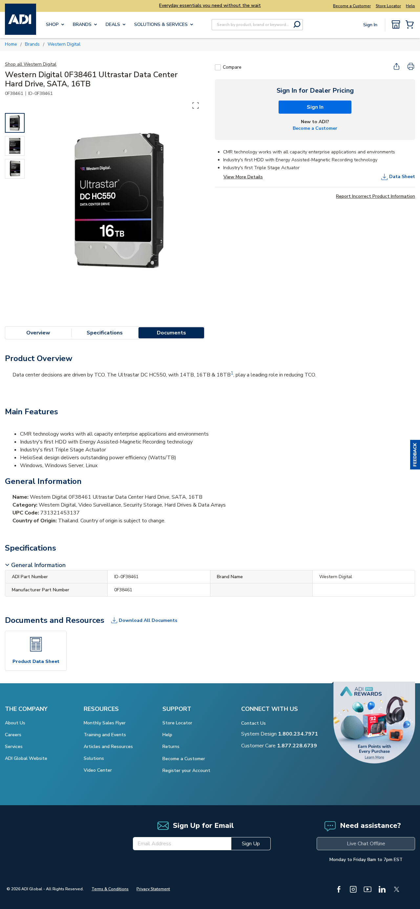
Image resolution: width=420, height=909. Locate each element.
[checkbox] (218, 67)
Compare (232, 67)
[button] (415, 454)
